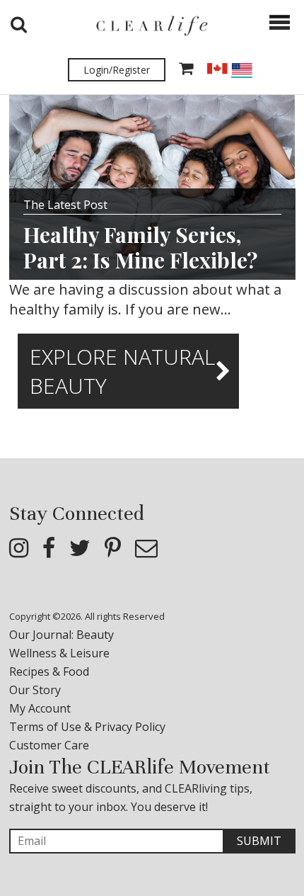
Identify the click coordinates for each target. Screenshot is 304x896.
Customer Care (49, 745)
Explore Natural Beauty (122, 371)
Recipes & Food (49, 671)
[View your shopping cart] (186, 69)
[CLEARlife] (152, 25)
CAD (217, 68)
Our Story (35, 690)
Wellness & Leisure (59, 653)
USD (241, 70)
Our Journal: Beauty (61, 634)
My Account (40, 708)
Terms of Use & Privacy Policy (87, 727)
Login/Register (116, 69)
